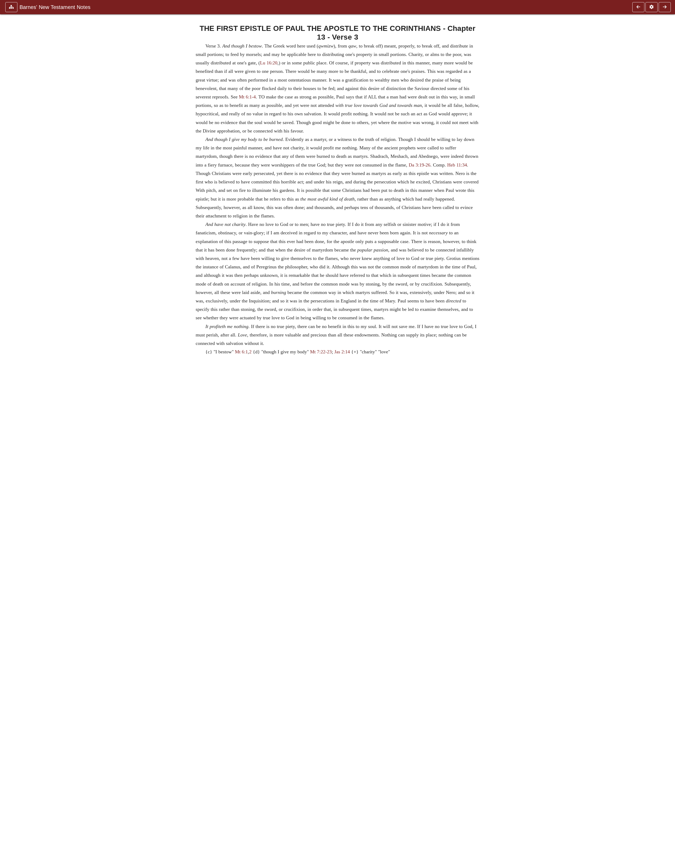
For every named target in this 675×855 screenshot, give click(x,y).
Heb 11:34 (457, 165)
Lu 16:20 (268, 62)
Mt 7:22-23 (321, 351)
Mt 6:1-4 (247, 96)
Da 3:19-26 (419, 165)
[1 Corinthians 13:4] (665, 7)
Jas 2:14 (342, 351)
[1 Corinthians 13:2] (638, 7)
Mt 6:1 (241, 351)
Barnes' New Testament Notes (55, 7)
